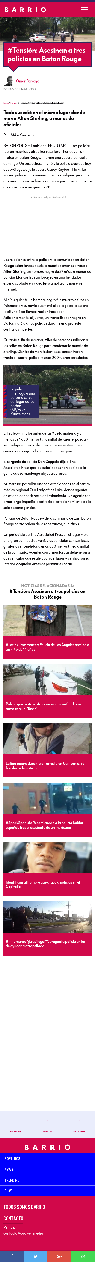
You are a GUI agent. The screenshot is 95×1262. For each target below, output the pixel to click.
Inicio (6, 103)
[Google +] (59, 1256)
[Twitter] (36, 1256)
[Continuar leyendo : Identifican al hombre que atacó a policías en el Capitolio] (47, 858)
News (13, 103)
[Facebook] (12, 1256)
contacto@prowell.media (23, 1233)
